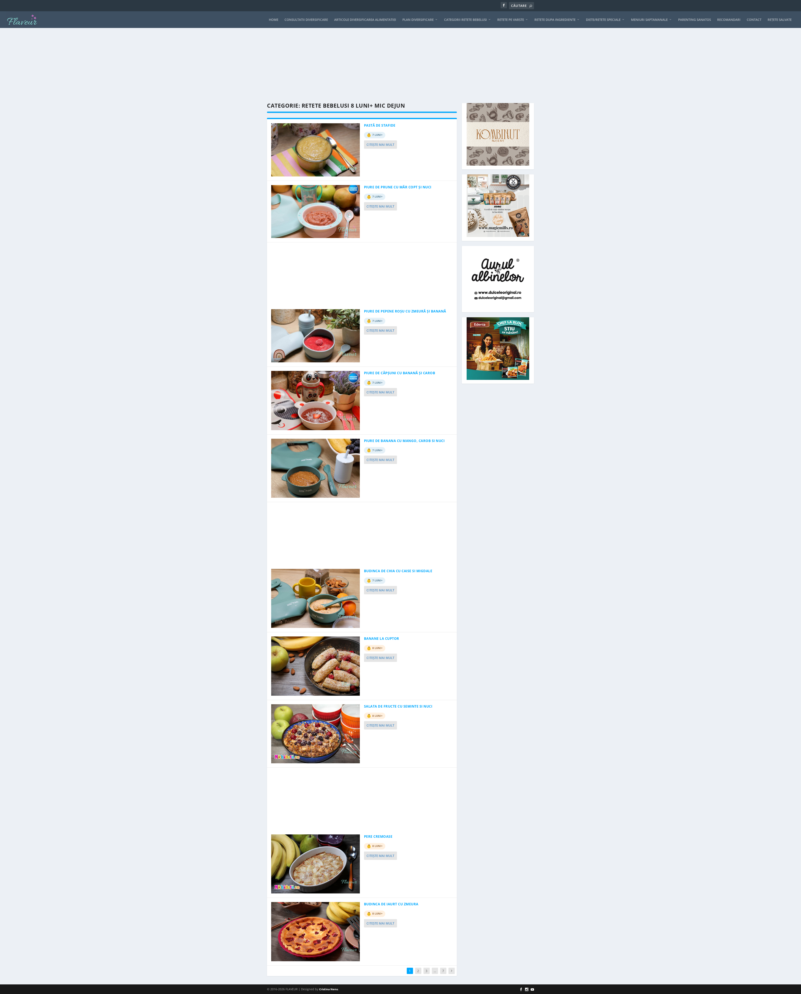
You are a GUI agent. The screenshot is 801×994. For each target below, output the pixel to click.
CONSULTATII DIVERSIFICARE (306, 20)
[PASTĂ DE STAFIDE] (315, 149)
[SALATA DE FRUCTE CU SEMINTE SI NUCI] (315, 733)
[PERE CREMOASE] (315, 863)
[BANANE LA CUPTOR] (315, 665)
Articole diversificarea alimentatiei (365, 20)
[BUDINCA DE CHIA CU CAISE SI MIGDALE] (315, 598)
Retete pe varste (510, 20)
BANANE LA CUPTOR (381, 638)
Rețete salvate (780, 20)
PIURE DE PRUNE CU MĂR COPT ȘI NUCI (397, 187)
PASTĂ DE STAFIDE (379, 125)
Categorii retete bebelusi (465, 20)
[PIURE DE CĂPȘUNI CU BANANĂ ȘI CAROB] (315, 400)
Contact (754, 20)
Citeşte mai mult (380, 144)
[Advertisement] (392, 65)
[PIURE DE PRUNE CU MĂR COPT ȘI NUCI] (315, 211)
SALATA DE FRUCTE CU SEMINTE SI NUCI (398, 706)
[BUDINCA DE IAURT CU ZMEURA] (315, 931)
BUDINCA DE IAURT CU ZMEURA (391, 904)
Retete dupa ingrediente (555, 20)
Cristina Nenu (328, 989)
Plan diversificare (418, 20)
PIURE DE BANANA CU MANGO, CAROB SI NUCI (404, 440)
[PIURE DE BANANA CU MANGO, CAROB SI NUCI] (315, 468)
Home (273, 20)
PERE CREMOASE (378, 836)
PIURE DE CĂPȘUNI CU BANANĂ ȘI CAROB (399, 373)
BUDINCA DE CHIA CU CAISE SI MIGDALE (398, 571)
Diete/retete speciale (603, 20)
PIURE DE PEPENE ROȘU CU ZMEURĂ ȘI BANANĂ (405, 311)
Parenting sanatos (694, 20)
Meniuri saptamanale (649, 20)
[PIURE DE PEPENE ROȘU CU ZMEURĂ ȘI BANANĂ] (315, 335)
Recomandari (729, 20)
